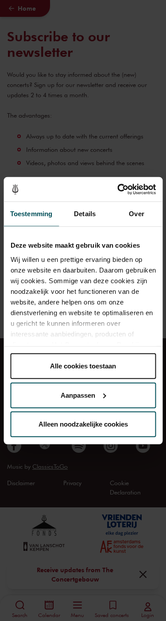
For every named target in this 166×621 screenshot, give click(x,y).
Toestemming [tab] (31, 214)
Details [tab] (85, 214)
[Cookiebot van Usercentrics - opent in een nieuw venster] (118, 189)
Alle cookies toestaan (83, 366)
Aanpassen (78, 395)
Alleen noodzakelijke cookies (83, 424)
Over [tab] (136, 214)
